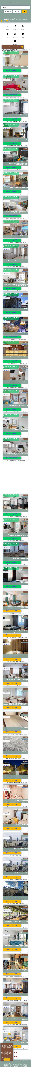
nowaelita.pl (15, 3)
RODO (10, 1057)
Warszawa (6, 55)
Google (10, 1045)
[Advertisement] (15, 478)
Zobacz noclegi (11, 610)
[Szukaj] (24, 11)
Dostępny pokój (12, 70)
